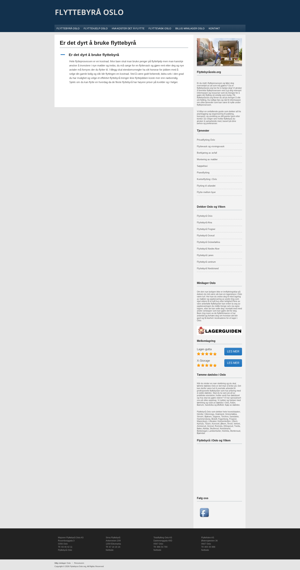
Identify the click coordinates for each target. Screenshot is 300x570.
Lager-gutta (204, 349)
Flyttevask (202, 146)
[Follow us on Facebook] (204, 516)
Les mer (233, 351)
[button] (124, 55)
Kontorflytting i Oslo (207, 179)
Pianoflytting (203, 172)
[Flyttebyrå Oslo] (89, 20)
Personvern (79, 563)
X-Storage (203, 360)
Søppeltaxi (202, 166)
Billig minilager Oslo (63, 563)
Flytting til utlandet (206, 185)
